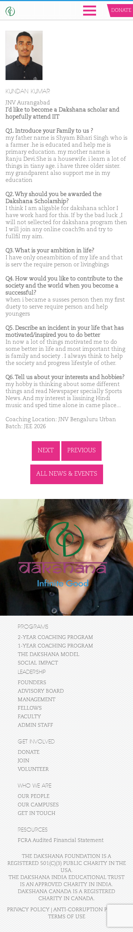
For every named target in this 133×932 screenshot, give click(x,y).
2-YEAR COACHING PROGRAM (55, 637)
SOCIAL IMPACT (38, 663)
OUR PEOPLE (34, 796)
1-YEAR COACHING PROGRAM (55, 646)
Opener (89, 11)
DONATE (29, 752)
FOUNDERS (32, 682)
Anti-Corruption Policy (88, 909)
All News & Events (66, 474)
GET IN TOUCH (36, 813)
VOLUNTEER (33, 769)
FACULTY (29, 716)
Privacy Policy (28, 909)
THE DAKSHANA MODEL (48, 654)
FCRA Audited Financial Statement (60, 840)
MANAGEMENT (36, 699)
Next (46, 451)
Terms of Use (66, 916)
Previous (81, 451)
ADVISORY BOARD (41, 691)
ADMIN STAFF (35, 725)
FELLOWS (30, 708)
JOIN (23, 760)
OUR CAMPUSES (38, 805)
